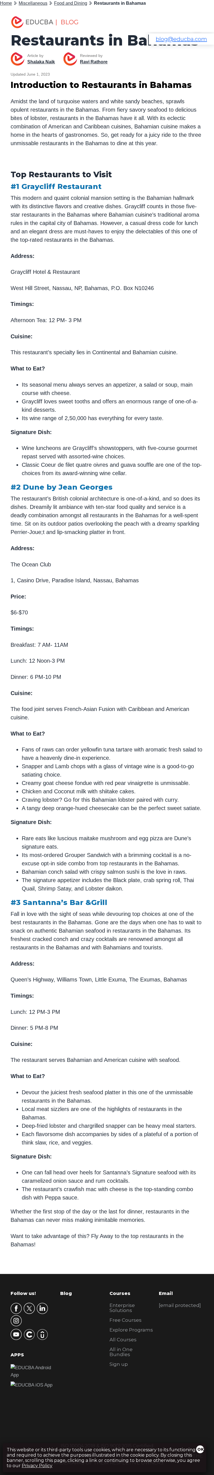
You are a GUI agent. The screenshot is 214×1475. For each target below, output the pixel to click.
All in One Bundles (121, 1352)
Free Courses (126, 1320)
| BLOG (67, 22)
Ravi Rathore (94, 61)
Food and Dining (70, 3)
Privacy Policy (37, 1465)
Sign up (119, 1364)
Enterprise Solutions (122, 1307)
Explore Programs (131, 1330)
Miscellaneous (33, 3)
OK (200, 1449)
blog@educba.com (181, 39)
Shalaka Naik (41, 61)
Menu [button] (193, 22)
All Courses (123, 1339)
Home (6, 3)
